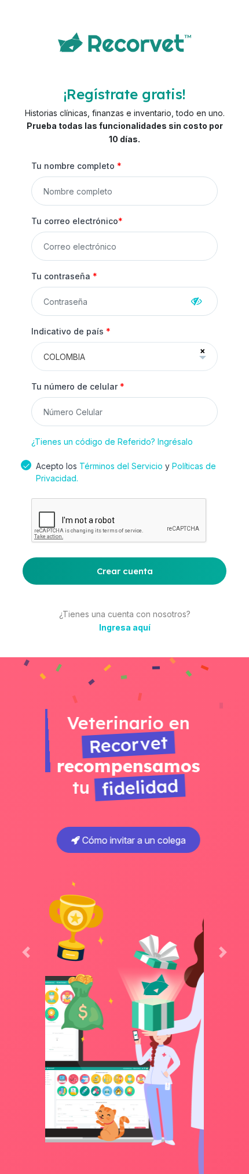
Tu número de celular (77, 386)
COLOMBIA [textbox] (64, 357)
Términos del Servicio (121, 466)
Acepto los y (126, 472)
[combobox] (124, 356)
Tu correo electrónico (77, 221)
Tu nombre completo (76, 166)
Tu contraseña (64, 276)
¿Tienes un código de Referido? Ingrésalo (112, 441)
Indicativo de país (71, 331)
